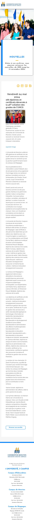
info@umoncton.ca (17, 496)
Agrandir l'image (11, 147)
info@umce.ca (17, 479)
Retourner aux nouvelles (15, 427)
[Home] (11, 4)
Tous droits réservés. (17, 465)
